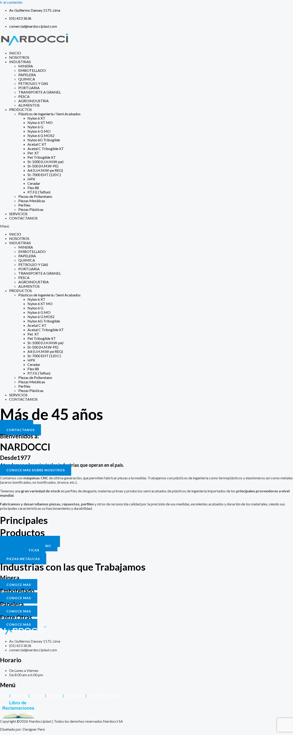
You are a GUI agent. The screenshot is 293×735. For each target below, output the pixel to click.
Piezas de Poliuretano (35, 196)
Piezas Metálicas (31, 201)
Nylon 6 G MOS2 (40, 135)
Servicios (37, 695)
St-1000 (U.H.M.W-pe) (45, 161)
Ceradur (33, 183)
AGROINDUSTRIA (33, 101)
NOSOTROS (19, 57)
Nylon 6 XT (36, 118)
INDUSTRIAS (20, 61)
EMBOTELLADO (32, 70)
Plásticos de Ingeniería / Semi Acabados (49, 114)
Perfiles (24, 205)
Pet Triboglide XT (41, 157)
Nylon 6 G (35, 127)
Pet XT (33, 153)
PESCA (24, 96)
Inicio (4, 695)
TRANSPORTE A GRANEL (39, 92)
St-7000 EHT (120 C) (44, 174)
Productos (19, 695)
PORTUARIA (29, 88)
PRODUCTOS (20, 109)
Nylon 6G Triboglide (43, 140)
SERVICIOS (18, 214)
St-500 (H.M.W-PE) (42, 166)
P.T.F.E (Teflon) (38, 192)
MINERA (25, 66)
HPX (31, 179)
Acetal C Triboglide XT (45, 148)
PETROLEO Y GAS (33, 83)
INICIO (15, 53)
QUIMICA (26, 79)
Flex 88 (33, 187)
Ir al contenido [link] (11, 2)
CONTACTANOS (23, 218)
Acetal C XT (36, 144)
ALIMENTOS (29, 105)
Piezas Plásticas (30, 209)
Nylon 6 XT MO (40, 122)
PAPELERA (27, 74)
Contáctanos (74, 695)
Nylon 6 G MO (39, 131)
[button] (146, 226)
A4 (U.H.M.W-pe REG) (45, 170)
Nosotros (54, 695)
